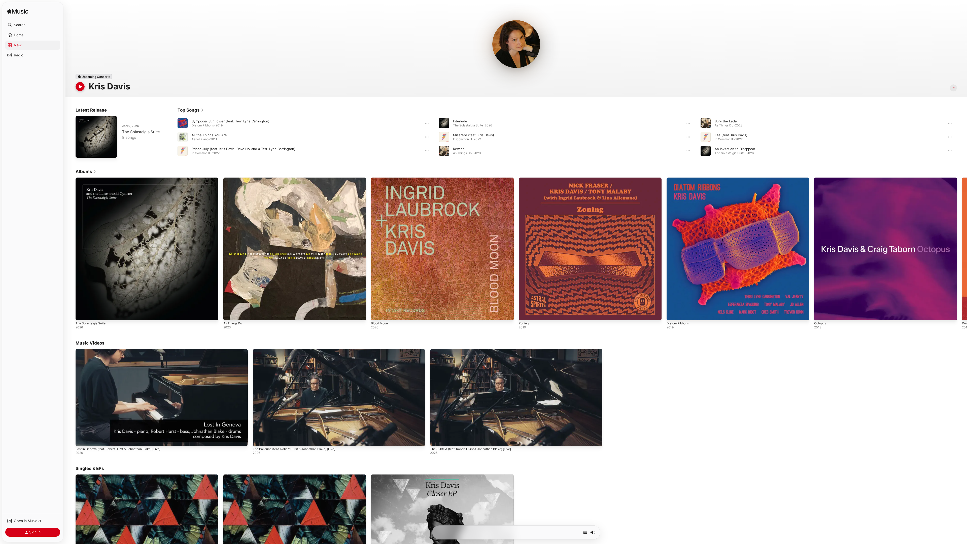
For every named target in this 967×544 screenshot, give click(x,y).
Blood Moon (380, 180)
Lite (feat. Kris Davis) (731, 135)
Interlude (460, 121)
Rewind (459, 149)
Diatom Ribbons (679, 180)
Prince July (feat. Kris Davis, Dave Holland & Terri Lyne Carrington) (243, 149)
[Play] (80, 86)
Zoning (524, 180)
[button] (33, 25)
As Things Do (233, 180)
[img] (17, 11)
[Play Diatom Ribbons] (673, 314)
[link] (191, 110)
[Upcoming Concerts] (94, 76)
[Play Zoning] (525, 314)
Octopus (820, 180)
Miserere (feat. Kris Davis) (473, 135)
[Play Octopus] (820, 314)
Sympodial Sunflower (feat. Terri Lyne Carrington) (230, 121)
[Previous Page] (172, 137)
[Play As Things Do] (229, 314)
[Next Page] (961, 137)
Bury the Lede (726, 121)
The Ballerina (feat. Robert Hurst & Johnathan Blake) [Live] (294, 449)
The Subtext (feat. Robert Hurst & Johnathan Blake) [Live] (470, 449)
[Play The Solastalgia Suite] (82, 151)
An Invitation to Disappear (735, 149)
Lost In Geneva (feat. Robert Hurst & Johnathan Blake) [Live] (118, 449)
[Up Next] (585, 532)
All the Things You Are (209, 135)
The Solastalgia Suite (141, 131)
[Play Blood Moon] (377, 314)
